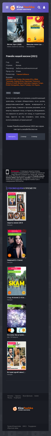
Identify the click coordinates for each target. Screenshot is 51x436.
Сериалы (18, 396)
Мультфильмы (28, 396)
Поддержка (32, 426)
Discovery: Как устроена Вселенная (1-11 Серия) (24, 335)
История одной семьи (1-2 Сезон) (19, 372)
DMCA (24, 426)
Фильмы (10, 396)
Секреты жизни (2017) (15, 223)
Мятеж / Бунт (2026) (14, 44)
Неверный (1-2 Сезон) (15, 260)
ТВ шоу (9, 398)
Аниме (36, 396)
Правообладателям (14, 426)
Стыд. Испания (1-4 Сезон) (16, 297)
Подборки (17, 398)
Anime (8, 93)
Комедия (17, 93)
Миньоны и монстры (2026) (36, 44)
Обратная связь (12, 428)
